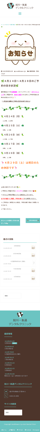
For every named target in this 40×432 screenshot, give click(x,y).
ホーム (5, 429)
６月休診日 (17, 276)
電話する (12, 429)
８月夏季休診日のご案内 (17, 261)
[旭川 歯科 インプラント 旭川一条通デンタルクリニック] (20, 6)
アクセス (20, 429)
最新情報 (32, 71)
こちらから (19, 191)
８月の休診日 (17, 253)
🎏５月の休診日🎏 (33, 220)
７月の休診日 (17, 269)
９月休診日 (17, 246)
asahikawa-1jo (21, 71)
